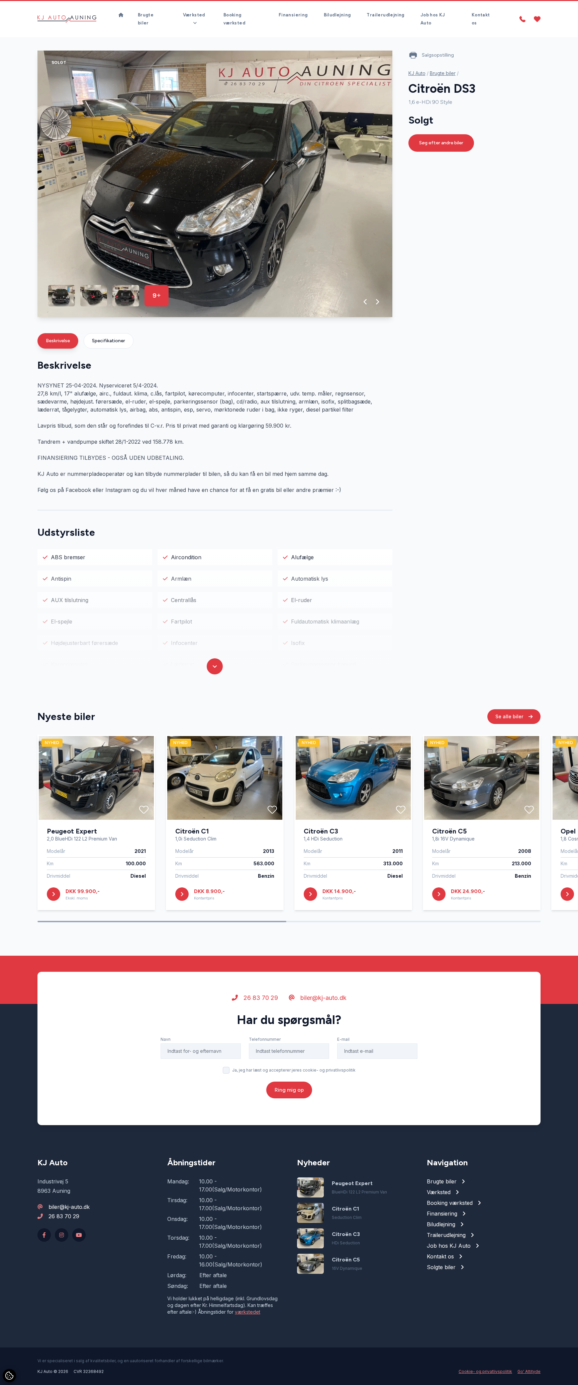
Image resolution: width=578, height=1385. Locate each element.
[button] (365, 301)
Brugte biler (146, 18)
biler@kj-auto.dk (323, 997)
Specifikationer (108, 341)
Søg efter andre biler (441, 143)
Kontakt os (481, 18)
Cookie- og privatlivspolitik (485, 1371)
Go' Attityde (529, 1371)
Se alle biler (509, 716)
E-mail (343, 1039)
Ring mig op (289, 1090)
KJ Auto (416, 73)
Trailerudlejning (385, 14)
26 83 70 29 (260, 997)
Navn (166, 1039)
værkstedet (247, 1312)
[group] (214, 184)
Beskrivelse (58, 341)
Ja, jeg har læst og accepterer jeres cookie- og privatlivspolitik (294, 1070)
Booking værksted (234, 18)
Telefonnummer (265, 1039)
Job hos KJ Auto (432, 18)
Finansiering (293, 14)
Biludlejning (337, 14)
